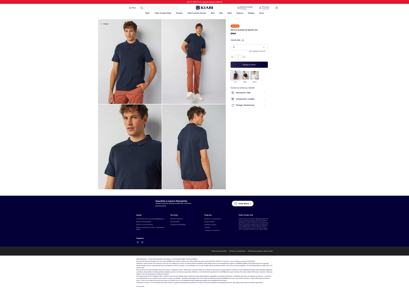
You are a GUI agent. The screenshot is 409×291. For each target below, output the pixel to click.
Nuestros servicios (176, 219)
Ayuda (138, 215)
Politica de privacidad (219, 251)
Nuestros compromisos (212, 219)
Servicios (174, 215)
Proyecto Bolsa (209, 222)
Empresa (208, 215)
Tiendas (207, 227)
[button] (158, 8)
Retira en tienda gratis (143, 222)
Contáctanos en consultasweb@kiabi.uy (150, 219)
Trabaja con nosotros (212, 230)
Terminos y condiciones (237, 251)
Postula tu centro (210, 224)
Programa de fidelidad (178, 224)
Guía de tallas (236, 40)
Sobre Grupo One (246, 215)
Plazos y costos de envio (144, 224)
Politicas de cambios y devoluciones (260, 251)
